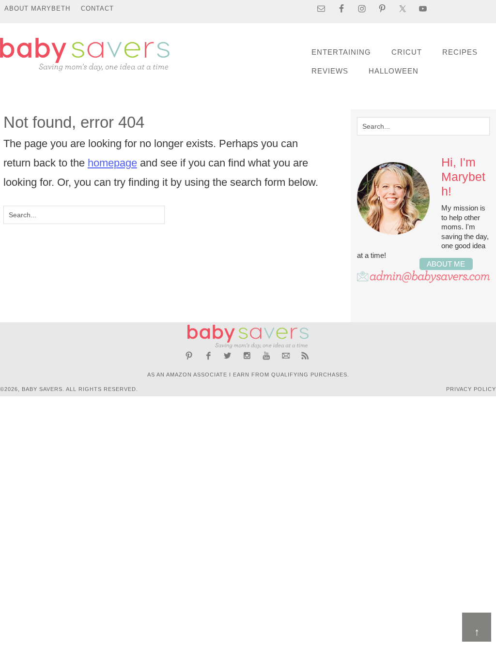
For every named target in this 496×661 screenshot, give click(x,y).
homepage (112, 163)
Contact (97, 8)
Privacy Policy (471, 389)
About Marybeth (37, 8)
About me (446, 264)
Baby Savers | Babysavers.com (85, 54)
